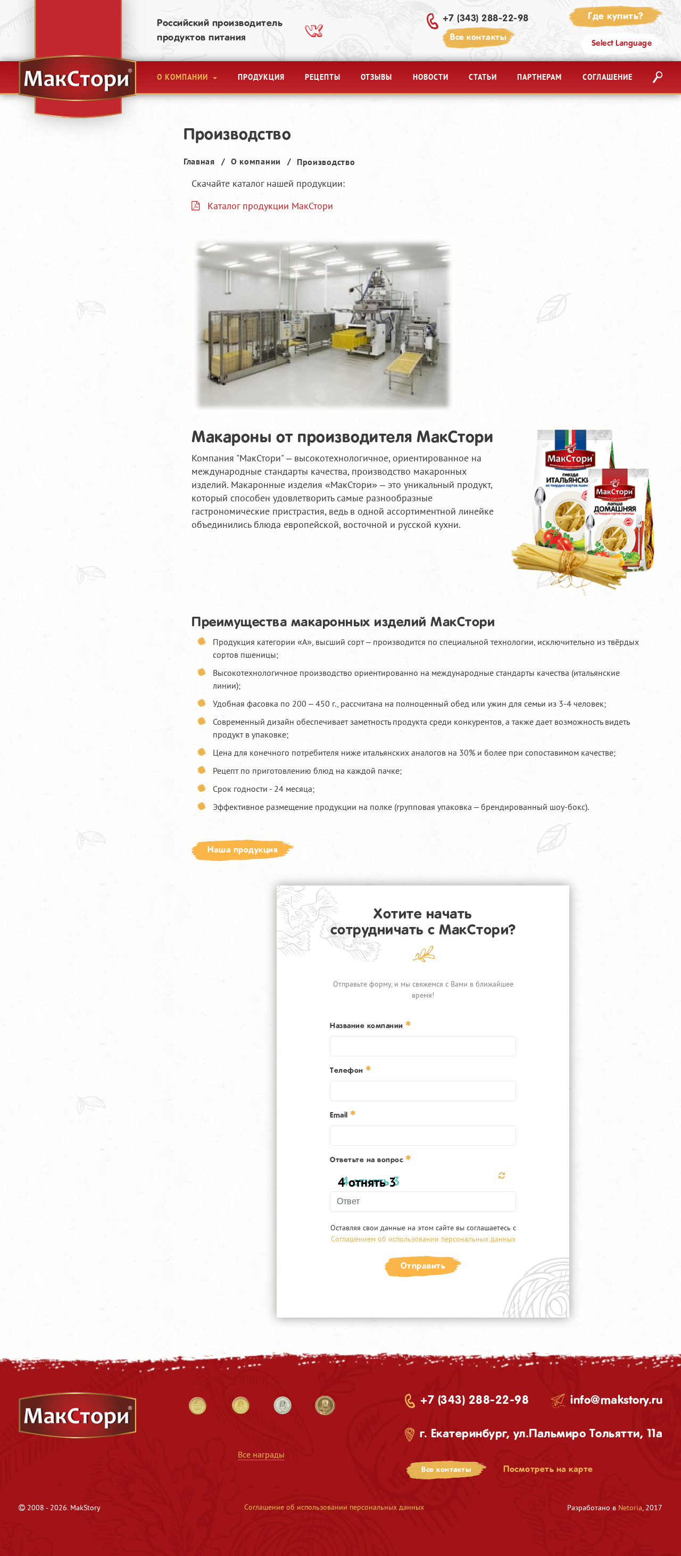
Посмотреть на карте (548, 1470)
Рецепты (322, 77)
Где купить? (616, 16)
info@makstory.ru (616, 1400)
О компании (184, 77)
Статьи (483, 77)
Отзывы (376, 77)
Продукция (261, 77)
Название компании (367, 1026)
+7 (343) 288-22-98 (486, 18)
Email (340, 1115)
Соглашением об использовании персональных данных (423, 1239)
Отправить (423, 1266)
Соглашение (608, 77)
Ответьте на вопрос (367, 1160)
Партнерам (539, 77)
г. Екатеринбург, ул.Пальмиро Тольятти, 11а (541, 1434)
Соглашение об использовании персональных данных (334, 1507)
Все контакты (478, 38)
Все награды (261, 1454)
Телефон (348, 1070)
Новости (431, 77)
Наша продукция (242, 850)
